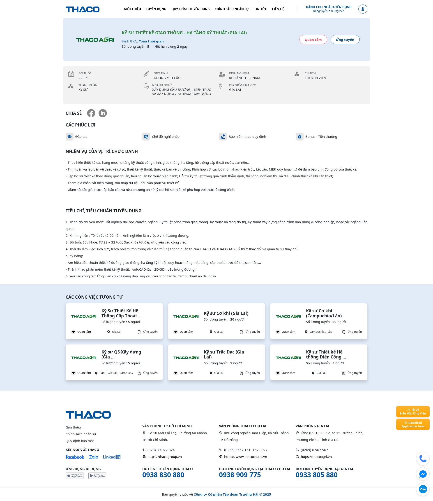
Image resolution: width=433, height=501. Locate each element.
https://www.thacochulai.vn (245, 456)
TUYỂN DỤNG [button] (156, 9)
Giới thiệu (73, 427)
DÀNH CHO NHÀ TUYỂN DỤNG (329, 7)
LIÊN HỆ (278, 9)
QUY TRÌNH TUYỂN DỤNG (190, 9)
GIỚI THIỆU (132, 9)
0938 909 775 (240, 474)
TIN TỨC (260, 9)
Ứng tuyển (345, 39)
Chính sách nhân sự (81, 434)
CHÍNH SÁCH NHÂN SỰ (232, 9)
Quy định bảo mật (80, 440)
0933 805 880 (317, 474)
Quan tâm (313, 39)
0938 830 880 (163, 474)
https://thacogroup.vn (164, 456)
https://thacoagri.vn (316, 456)
